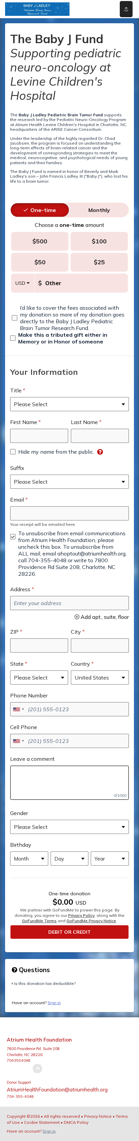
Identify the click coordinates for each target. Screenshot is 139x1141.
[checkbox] (69, 317)
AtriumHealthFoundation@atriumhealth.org (57, 1089)
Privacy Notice (98, 1116)
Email (17, 499)
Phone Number (29, 695)
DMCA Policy (76, 1122)
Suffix (17, 467)
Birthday (20, 844)
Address (20, 589)
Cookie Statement (42, 1122)
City (76, 631)
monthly (99, 210)
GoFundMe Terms (39, 920)
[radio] (43, 210)
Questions (33, 970)
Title (16, 390)
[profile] (101, 9)
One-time (43, 210)
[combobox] (18, 709)
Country (80, 663)
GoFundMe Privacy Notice (91, 920)
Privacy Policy (81, 915)
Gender (19, 813)
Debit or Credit (69, 932)
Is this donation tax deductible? (45, 983)
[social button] (126, 9)
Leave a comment (32, 758)
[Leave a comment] (69, 783)
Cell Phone (23, 727)
